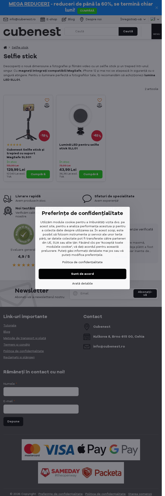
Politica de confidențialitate (82, 262)
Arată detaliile (82, 283)
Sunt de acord (82, 273)
